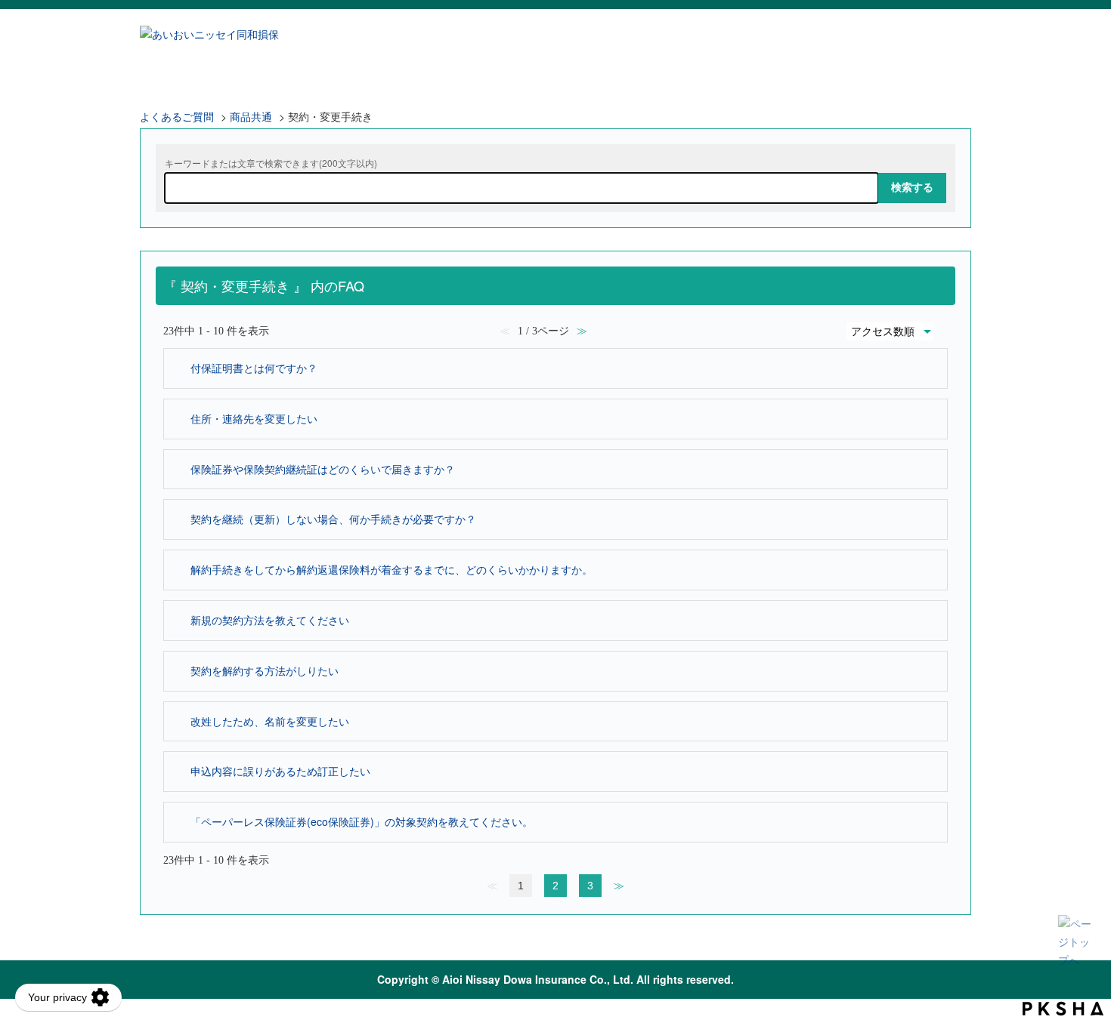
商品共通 (251, 116)
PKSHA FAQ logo (1063, 1008)
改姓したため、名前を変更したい (269, 721)
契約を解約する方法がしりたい (264, 670)
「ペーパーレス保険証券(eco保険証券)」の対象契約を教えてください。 (361, 821)
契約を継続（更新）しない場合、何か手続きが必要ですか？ (333, 518)
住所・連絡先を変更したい (253, 418)
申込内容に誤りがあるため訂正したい (280, 770)
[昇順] (944, 328)
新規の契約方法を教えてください (269, 619)
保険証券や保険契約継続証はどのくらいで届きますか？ (322, 468)
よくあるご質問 (177, 116)
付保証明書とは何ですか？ (253, 367)
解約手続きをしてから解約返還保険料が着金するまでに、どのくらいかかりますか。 (391, 569)
